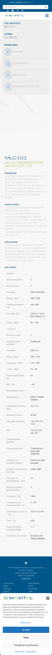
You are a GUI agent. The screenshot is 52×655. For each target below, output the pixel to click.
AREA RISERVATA (18, 2)
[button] (47, 598)
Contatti (6, 591)
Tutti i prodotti (33, 583)
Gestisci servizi (25, 622)
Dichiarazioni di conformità (25, 86)
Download (7, 589)
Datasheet (18, 51)
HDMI (30, 591)
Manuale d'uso (20, 74)
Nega (26, 637)
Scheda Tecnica (20, 63)
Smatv (30, 586)
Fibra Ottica (33, 589)
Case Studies (8, 583)
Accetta (26, 630)
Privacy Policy (20, 651)
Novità (5, 586)
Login (32, 2)
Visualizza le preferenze (26, 645)
